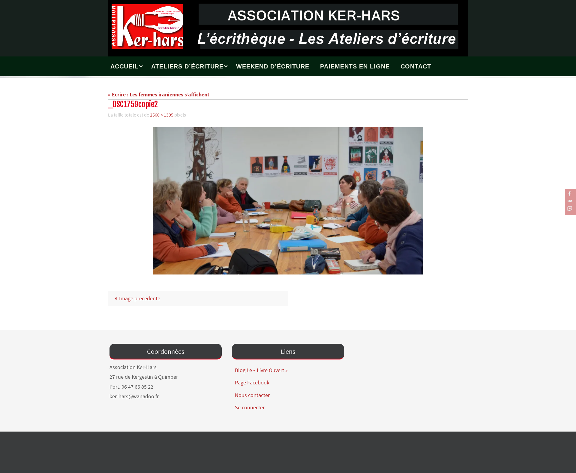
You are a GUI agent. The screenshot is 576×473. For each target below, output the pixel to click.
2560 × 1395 (161, 115)
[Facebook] (569, 193)
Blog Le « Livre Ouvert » (261, 370)
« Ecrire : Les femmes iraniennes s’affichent (158, 94)
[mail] (569, 201)
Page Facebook (252, 382)
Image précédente (139, 298)
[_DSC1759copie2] (288, 200)
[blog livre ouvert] (569, 208)
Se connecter (250, 407)
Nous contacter (252, 395)
